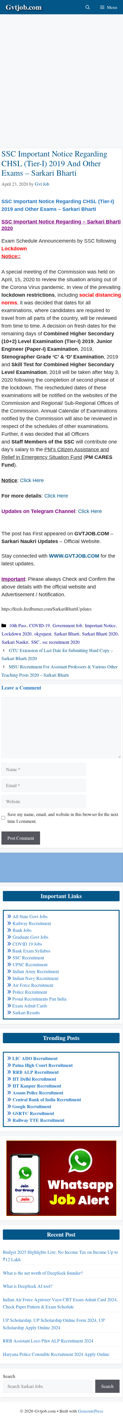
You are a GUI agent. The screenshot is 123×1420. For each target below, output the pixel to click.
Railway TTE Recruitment (38, 1120)
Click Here (32, 480)
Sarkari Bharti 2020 (100, 634)
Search (9, 1376)
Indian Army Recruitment (36, 971)
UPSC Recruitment (30, 964)
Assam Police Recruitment (38, 1092)
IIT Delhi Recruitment (34, 1079)
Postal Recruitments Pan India (39, 999)
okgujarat (42, 634)
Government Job (67, 625)
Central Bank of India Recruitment (47, 1099)
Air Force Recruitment (33, 985)
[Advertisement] (61, 75)
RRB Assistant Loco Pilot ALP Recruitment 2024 (48, 1341)
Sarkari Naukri (15, 642)
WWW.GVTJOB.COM (74, 556)
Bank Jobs (22, 930)
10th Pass (17, 625)
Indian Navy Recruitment (35, 978)
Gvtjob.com (24, 7)
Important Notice (100, 625)
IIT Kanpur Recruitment (37, 1085)
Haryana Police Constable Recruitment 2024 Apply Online (56, 1354)
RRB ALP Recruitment (36, 1072)
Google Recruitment (31, 1106)
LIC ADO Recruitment (34, 1058)
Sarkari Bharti (66, 634)
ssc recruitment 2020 (61, 642)
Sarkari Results (26, 1012)
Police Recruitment (30, 992)
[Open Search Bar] (87, 7)
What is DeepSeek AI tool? (27, 1286)
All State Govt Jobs (30, 916)
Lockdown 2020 (16, 634)
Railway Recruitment (32, 923)
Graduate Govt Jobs (30, 937)
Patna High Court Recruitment (42, 1065)
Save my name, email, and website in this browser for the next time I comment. (62, 817)
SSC (35, 642)
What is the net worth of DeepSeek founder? (43, 1273)
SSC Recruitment (28, 957)
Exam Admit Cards (29, 1006)
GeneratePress (90, 1411)
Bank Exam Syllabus (31, 951)
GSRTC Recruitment (33, 1113)
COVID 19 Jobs (27, 944)
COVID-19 (39, 625)
